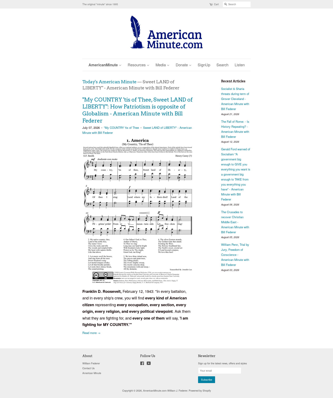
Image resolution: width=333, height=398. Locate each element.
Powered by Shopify (200, 390)
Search (222, 64)
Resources (137, 64)
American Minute (91, 373)
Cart (216, 4)
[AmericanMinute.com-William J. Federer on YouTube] (149, 364)
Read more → (91, 332)
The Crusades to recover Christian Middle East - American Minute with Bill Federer (235, 222)
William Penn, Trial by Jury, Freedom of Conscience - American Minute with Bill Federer (235, 254)
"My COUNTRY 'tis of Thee (121, 127)
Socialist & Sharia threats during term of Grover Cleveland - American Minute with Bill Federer (235, 98)
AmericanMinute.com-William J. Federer (165, 390)
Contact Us (88, 368)
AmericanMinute (103, 65)
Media (161, 64)
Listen (240, 64)
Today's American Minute (109, 81)
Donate (182, 64)
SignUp (204, 64)
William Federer (91, 363)
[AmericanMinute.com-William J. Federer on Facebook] (142, 364)
